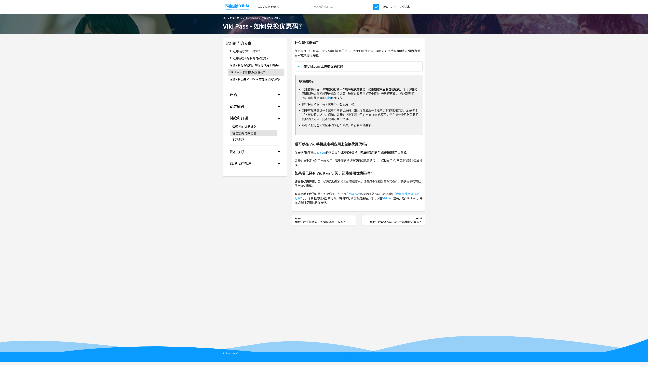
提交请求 (405, 6)
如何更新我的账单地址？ (245, 51)
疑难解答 (237, 106)
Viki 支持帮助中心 (268, 7)
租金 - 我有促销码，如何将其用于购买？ (255, 65)
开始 (233, 94)
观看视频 (237, 151)
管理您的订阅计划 (244, 127)
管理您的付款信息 (271, 18)
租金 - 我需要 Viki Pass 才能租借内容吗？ (256, 79)
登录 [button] (419, 6)
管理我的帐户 (241, 163)
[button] (376, 7)
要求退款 (238, 139)
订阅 (328, 98)
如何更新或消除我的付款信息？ (250, 58)
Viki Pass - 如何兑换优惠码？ (248, 72)
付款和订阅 (252, 18)
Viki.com (320, 152)
